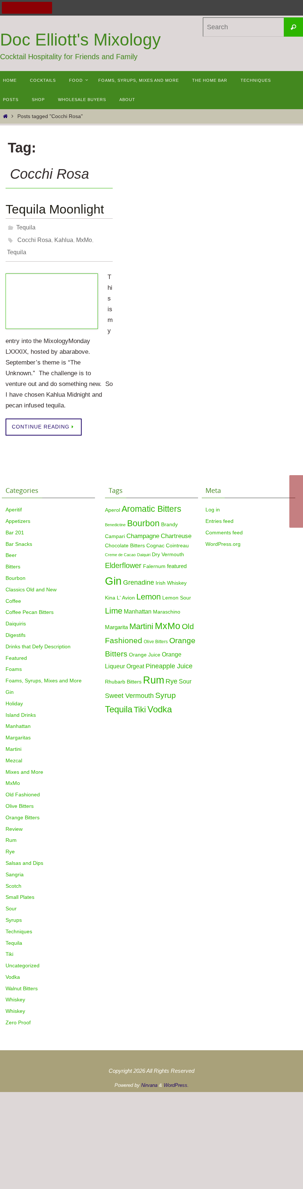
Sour (11, 902)
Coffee (13, 595)
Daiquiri (143, 548)
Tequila (25, 226)
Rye (10, 845)
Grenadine (138, 576)
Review (14, 823)
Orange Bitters (23, 811)
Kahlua (63, 237)
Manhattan (18, 720)
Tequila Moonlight (55, 209)
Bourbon (15, 572)
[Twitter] (17, 8)
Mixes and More (24, 766)
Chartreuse (176, 529)
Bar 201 (15, 526)
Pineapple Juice (169, 660)
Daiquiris (16, 617)
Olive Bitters (20, 800)
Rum (11, 834)
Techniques (19, 925)
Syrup (165, 689)
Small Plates (20, 891)
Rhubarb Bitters (123, 675)
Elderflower (123, 559)
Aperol (112, 504)
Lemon (148, 590)
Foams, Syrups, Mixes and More (44, 674)
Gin (10, 686)
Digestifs (15, 629)
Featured (16, 652)
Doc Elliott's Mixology (80, 39)
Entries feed (219, 515)
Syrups (14, 914)
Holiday (14, 697)
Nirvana (149, 1079)
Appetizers (18, 515)
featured (177, 560)
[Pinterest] (27, 8)
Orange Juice (144, 648)
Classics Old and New (31, 583)
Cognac (155, 539)
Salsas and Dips (24, 857)
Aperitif (14, 503)
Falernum (154, 560)
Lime (113, 604)
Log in (212, 503)
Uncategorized (23, 959)
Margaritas (18, 731)
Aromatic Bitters (151, 502)
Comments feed (224, 526)
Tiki (9, 948)
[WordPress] (36, 8)
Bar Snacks (19, 538)
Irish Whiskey (171, 577)
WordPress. (176, 1079)
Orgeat (135, 659)
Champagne (142, 529)
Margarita (116, 621)
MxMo (84, 237)
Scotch (13, 880)
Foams (14, 663)
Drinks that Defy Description (38, 640)
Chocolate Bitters (125, 539)
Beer (11, 549)
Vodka (13, 971)
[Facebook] (8, 8)
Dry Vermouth (168, 548)
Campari (115, 530)
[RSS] (46, 8)
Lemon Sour (176, 591)
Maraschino (166, 605)
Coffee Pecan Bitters (30, 606)
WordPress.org (223, 538)
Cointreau (177, 539)
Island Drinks (21, 709)
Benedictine (115, 518)
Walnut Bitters (22, 982)
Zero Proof (18, 1016)
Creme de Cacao (120, 548)
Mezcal (14, 754)
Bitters (13, 560)
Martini (13, 743)
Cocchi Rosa (34, 237)
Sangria (15, 868)
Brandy (169, 518)
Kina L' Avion (120, 591)
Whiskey (15, 994)
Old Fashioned (23, 788)
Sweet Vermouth (129, 689)
